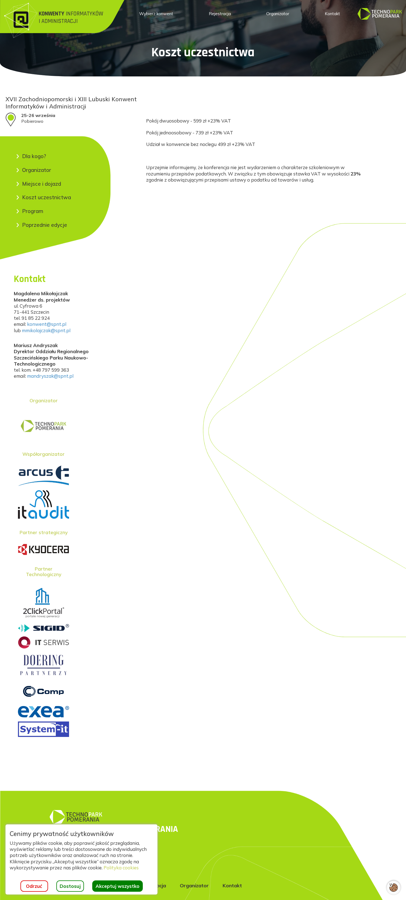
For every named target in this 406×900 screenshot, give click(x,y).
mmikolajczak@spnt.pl (46, 330)
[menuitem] (156, 14)
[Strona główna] (380, 13)
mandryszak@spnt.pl (50, 376)
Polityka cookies (121, 867)
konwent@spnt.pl (46, 324)
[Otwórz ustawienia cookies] (393, 887)
